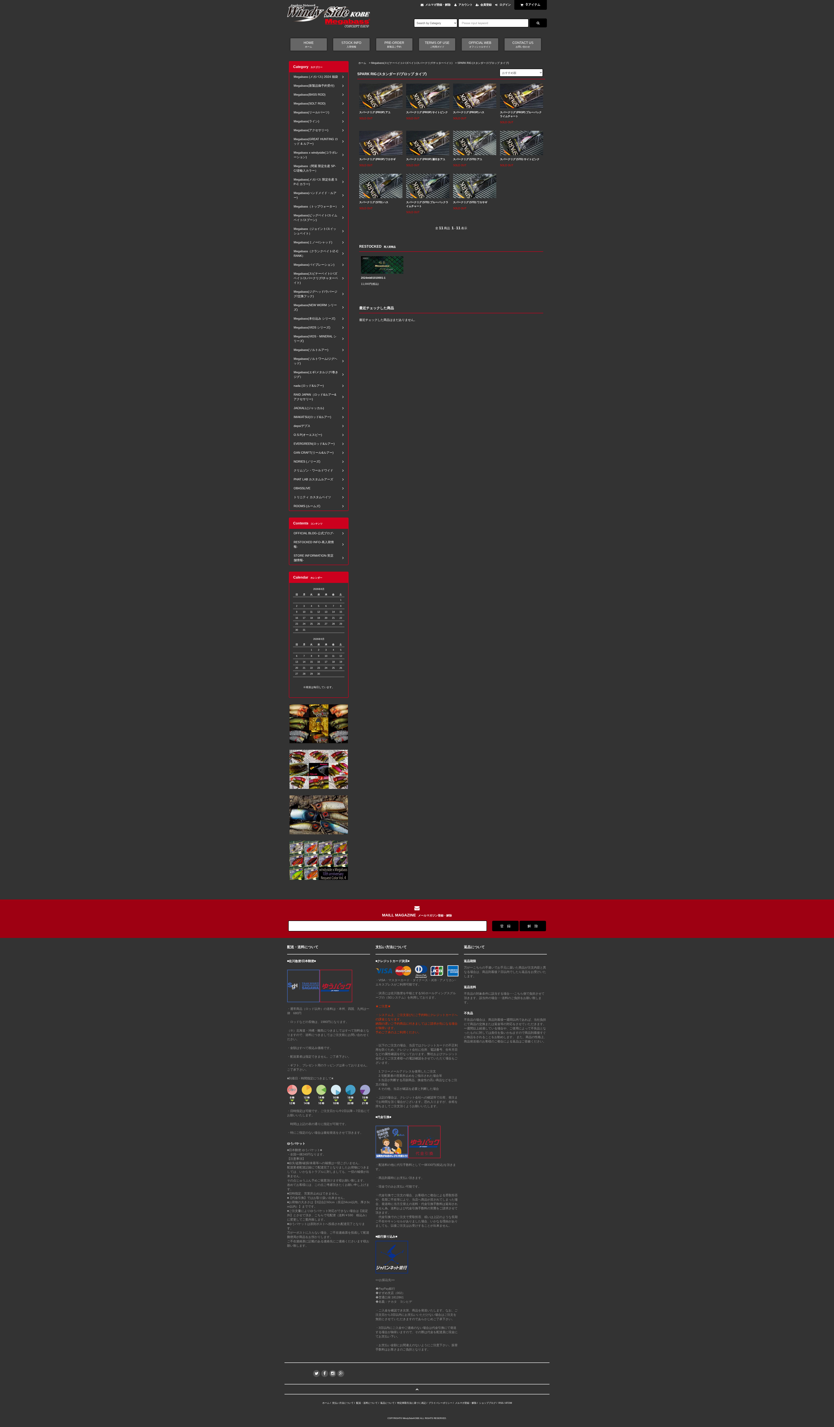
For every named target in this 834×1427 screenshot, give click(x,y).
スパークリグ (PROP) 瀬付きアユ (425, 159)
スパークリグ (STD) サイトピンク (519, 159)
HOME (309, 44)
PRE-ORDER (394, 44)
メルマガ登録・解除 (438, 4)
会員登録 (486, 4)
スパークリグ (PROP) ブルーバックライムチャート (521, 114)
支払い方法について (343, 1403)
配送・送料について (367, 1403)
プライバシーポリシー (440, 1403)
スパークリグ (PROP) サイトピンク (427, 112)
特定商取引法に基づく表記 (411, 1403)
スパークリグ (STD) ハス (373, 202)
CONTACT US (522, 44)
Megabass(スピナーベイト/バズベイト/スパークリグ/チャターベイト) (411, 63)
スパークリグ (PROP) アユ (375, 112)
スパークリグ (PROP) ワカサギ (377, 159)
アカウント (465, 4)
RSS (500, 1403)
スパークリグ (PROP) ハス (468, 112)
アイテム (533, 4)
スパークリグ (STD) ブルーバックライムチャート (427, 204)
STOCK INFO (351, 44)
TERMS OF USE (437, 44)
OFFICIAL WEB (480, 44)
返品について (387, 1403)
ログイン (505, 4)
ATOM (508, 1403)
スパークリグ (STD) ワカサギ (470, 202)
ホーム (362, 63)
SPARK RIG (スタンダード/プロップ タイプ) (483, 63)
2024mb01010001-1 (373, 277)
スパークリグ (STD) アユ (467, 159)
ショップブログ (487, 1403)
